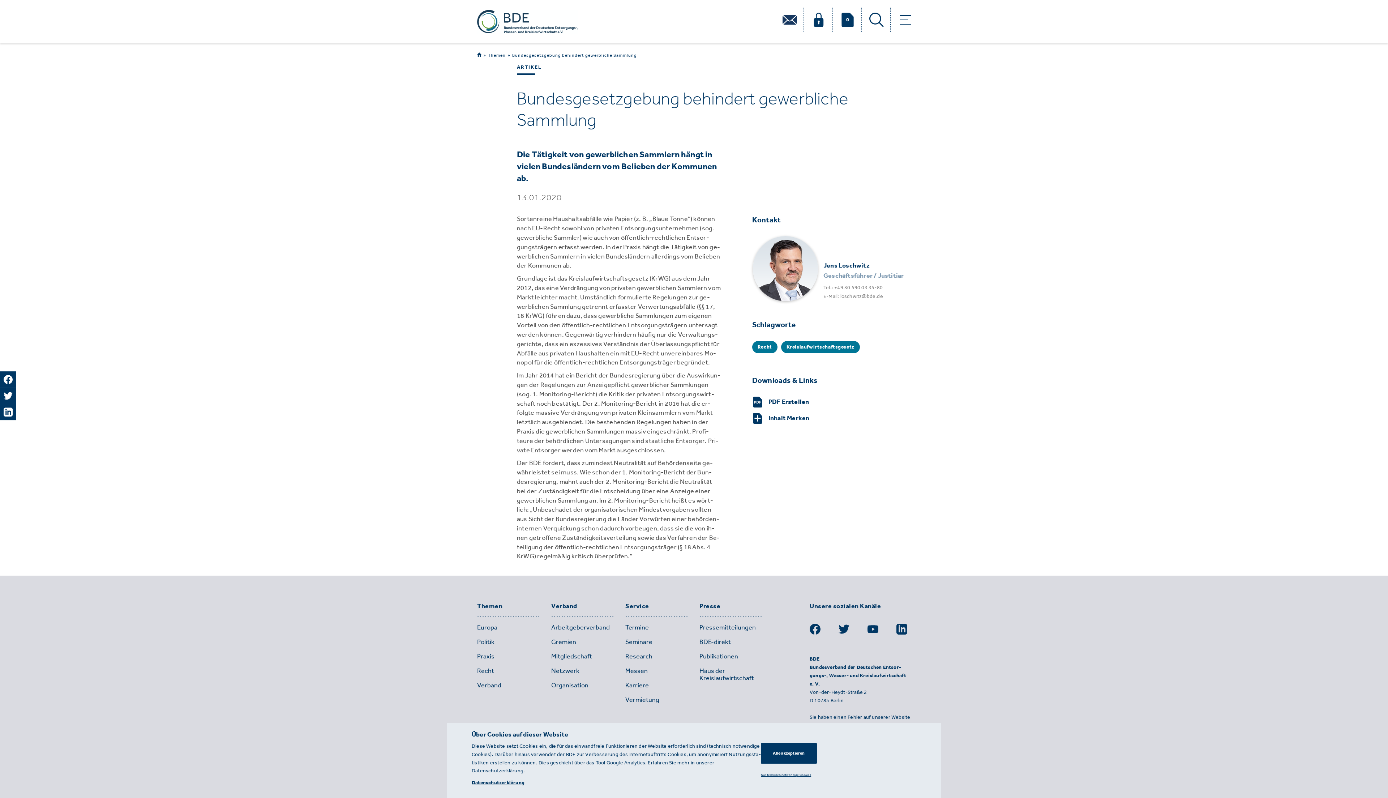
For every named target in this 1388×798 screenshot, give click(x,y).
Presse (709, 606)
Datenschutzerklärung (498, 783)
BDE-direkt (715, 642)
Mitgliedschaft (571, 656)
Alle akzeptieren (789, 753)
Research (638, 656)
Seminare (638, 642)
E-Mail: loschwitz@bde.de (853, 296)
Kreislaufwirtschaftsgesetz (820, 347)
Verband (564, 606)
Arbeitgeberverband (580, 627)
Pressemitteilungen (727, 627)
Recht (765, 347)
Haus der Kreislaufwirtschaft (726, 674)
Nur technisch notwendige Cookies (786, 775)
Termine (637, 627)
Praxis (485, 656)
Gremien (563, 642)
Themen (497, 55)
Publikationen (718, 656)
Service (637, 606)
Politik (485, 642)
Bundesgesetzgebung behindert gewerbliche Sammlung (574, 55)
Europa (487, 627)
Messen (636, 671)
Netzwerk (565, 671)
